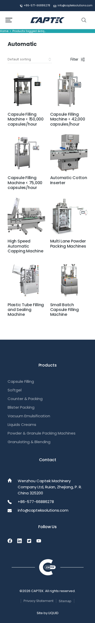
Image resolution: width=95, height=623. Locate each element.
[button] (9, 20)
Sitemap (65, 601)
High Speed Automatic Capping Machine (25, 246)
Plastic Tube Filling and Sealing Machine (26, 309)
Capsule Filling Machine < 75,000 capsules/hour (25, 182)
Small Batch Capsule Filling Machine (64, 309)
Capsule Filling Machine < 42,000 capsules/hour (67, 119)
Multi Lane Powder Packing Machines (68, 243)
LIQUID (53, 613)
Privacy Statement (38, 600)
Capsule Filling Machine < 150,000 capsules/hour (26, 119)
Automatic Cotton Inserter (68, 180)
